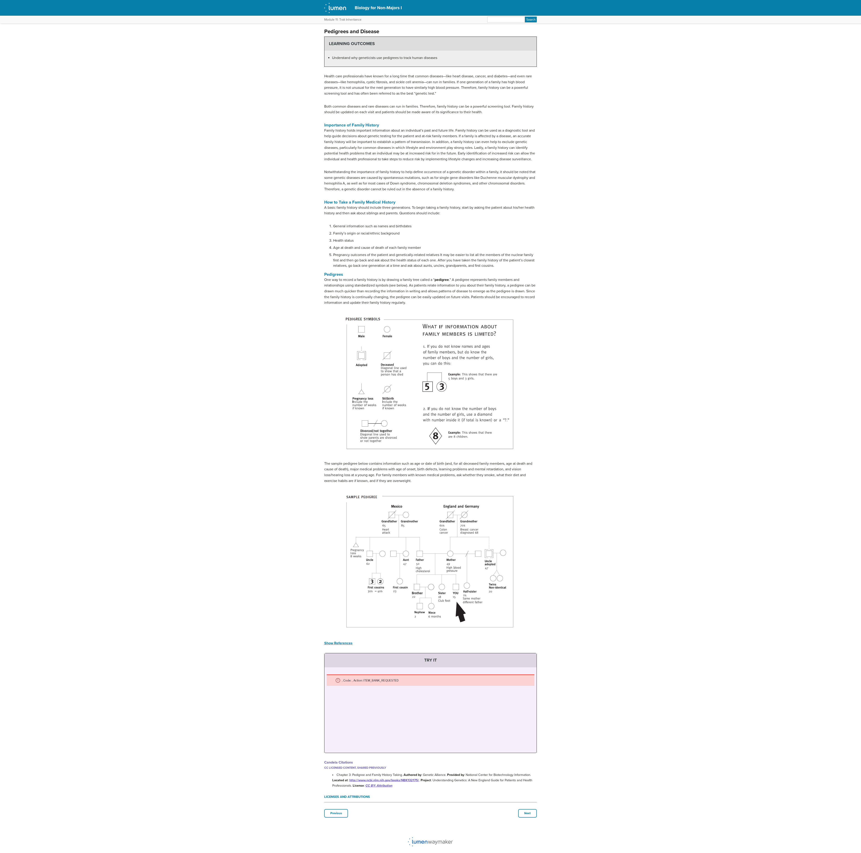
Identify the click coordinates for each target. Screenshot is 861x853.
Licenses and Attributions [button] (347, 797)
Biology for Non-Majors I (378, 7)
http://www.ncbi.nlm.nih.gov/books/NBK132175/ (384, 780)
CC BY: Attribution (378, 786)
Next (527, 813)
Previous (336, 813)
